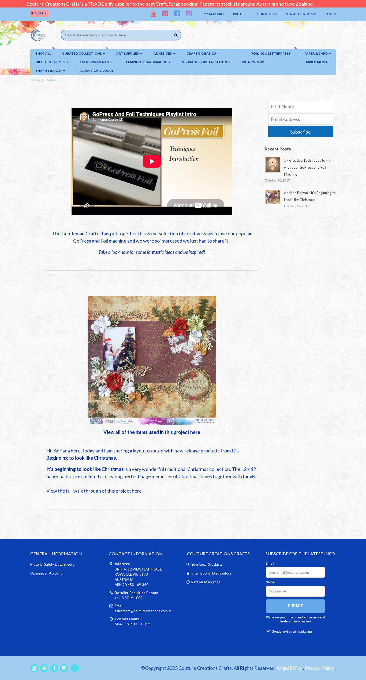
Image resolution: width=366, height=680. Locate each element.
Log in (331, 14)
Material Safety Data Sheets (52, 564)
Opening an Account (46, 573)
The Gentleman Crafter (76, 233)
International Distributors (211, 573)
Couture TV (267, 14)
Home (35, 80)
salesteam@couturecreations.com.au (143, 611)
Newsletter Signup (301, 14)
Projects (240, 14)
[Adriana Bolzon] (152, 360)
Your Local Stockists (206, 564)
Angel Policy (289, 668)
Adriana (62, 451)
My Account (214, 14)
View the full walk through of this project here (94, 491)
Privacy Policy (319, 668)
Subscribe (300, 132)
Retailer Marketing (205, 582)
